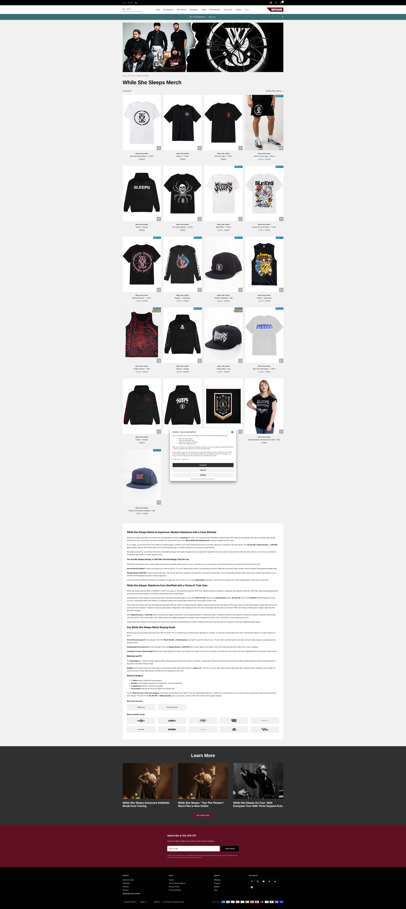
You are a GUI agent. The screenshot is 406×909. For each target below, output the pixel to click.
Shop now (212, 17)
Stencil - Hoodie (142, 227)
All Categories (168, 10)
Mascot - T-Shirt (182, 156)
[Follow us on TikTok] (269, 881)
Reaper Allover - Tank (142, 369)
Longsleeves (136, 686)
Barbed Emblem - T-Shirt (141, 298)
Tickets (238, 10)
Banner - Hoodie (182, 369)
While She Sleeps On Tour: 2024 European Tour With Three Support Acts (257, 804)
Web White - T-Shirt (223, 227)
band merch (200, 580)
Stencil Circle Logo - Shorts (264, 156)
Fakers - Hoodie (142, 440)
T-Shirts (134, 680)
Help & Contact (128, 880)
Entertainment (214, 10)
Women (130, 2)
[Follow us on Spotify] (252, 887)
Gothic (203, 10)
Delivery (126, 887)
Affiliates (217, 880)
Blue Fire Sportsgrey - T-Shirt (264, 369)
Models (216, 887)
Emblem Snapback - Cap (223, 298)
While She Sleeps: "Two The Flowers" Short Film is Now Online (201, 804)
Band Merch (181, 10)
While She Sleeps (141, 153)
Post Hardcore (172, 707)
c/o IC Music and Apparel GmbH (173, 902)
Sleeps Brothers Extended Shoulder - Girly (264, 440)
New (158, 10)
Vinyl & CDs (228, 10)
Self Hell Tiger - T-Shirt (223, 156)
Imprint (171, 880)
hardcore (228, 591)
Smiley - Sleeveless (264, 298)
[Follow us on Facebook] (252, 881)
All (136, 2)
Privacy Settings (175, 890)
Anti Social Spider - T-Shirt (182, 227)
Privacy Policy (174, 887)
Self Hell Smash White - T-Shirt (142, 156)
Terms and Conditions (177, 883)
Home (125, 76)
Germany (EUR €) (130, 902)
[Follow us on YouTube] (263, 881)
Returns (126, 890)
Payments (126, 883)
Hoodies (134, 683)
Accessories (136, 689)
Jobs (215, 890)
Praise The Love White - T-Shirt (264, 227)
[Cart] (281, 3)
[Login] (276, 3)
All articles (203, 815)
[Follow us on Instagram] (258, 881)
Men (124, 2)
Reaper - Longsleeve (182, 298)
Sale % (247, 10)
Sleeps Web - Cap (223, 369)
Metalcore (141, 707)
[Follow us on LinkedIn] (275, 881)
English (142, 902)
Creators (217, 883)
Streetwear (193, 10)
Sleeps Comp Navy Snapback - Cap (142, 511)
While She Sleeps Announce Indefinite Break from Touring (146, 804)
